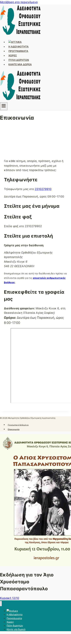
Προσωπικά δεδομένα (18, 424)
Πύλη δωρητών (18, 60)
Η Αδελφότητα (18, 46)
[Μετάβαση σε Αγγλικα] (15, 42)
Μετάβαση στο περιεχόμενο (19, 2)
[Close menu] (1, 603)
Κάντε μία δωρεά (20, 64)
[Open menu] (3, 106)
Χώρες (12, 55)
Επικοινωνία (13, 429)
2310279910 (43, 189)
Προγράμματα (18, 51)
